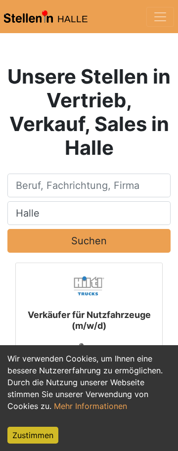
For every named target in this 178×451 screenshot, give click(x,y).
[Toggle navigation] (160, 17)
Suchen (89, 241)
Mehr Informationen (90, 406)
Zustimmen (32, 435)
